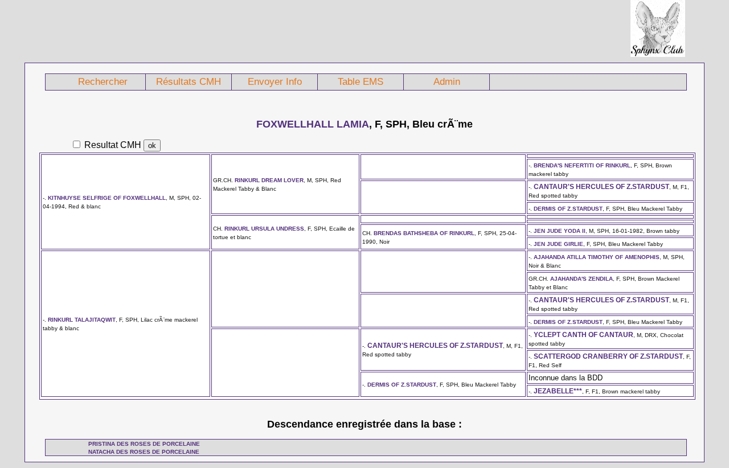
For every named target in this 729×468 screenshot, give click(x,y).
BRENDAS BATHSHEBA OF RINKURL (424, 233)
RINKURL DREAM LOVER (269, 180)
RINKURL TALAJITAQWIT (82, 320)
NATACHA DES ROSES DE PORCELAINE (143, 452)
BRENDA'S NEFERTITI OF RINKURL (582, 165)
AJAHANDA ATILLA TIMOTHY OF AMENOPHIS (597, 257)
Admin (446, 81)
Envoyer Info (275, 81)
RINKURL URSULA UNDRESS (264, 228)
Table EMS (360, 81)
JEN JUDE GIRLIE (558, 244)
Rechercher (103, 81)
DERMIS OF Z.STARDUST (568, 209)
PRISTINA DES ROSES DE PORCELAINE (144, 444)
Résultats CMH (188, 81)
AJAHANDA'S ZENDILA (581, 279)
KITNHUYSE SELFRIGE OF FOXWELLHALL (107, 198)
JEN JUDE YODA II (559, 231)
